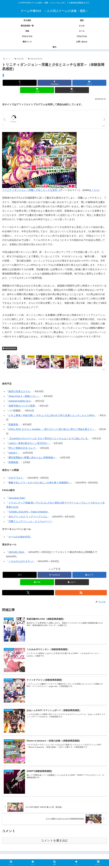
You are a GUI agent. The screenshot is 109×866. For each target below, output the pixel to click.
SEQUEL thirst (16, 552)
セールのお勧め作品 (19, 536)
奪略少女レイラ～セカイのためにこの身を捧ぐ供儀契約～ (40, 482)
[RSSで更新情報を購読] (81, 592)
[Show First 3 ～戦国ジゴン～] (86, 361)
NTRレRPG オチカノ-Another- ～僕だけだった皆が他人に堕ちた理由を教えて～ (52, 429)
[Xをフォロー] (28, 592)
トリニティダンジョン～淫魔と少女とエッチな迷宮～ (31, 190)
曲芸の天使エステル (19, 391)
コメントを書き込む (54, 840)
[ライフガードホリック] (28, 361)
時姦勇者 (13, 424)
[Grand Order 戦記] (13, 362)
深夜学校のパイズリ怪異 (22, 405)
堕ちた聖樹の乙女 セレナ (22, 448)
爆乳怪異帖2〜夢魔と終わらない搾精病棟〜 (32, 457)
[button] (72, 90)
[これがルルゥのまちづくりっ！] (72, 362)
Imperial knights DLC (20, 401)
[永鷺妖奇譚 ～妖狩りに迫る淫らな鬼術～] (57, 362)
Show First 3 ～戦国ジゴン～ (24, 396)
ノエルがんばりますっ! (21, 561)
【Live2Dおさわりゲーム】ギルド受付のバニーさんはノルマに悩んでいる (48, 438)
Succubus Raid (17, 498)
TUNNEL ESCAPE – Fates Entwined (28, 511)
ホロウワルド (16, 477)
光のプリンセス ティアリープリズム (28, 516)
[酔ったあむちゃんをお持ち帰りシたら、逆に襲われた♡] (42, 362)
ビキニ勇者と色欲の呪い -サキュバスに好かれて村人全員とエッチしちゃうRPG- (52, 415)
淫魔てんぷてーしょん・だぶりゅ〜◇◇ (30, 521)
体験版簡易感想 (10, 348)
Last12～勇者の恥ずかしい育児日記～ (29, 443)
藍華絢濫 (13, 462)
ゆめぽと (13, 452)
